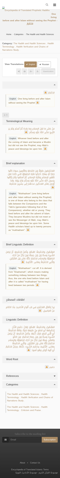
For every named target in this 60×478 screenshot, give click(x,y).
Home (8, 34)
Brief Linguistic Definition (19, 244)
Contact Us (35, 463)
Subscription (50, 440)
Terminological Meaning (18, 121)
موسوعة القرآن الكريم (48, 473)
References (12, 376)
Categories (18, 34)
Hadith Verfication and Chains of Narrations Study (25, 48)
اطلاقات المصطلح (15, 299)
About (22, 463)
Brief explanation (15, 163)
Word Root (11, 359)
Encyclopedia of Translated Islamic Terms (30, 469)
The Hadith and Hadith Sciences (40, 34)
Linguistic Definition (16, 319)
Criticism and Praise (31, 410)
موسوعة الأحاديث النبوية (26, 473)
